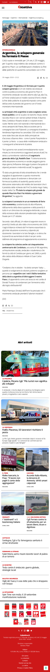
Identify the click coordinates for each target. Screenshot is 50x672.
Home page (5, 18)
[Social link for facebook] (39, 2)
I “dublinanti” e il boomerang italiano (11, 520)
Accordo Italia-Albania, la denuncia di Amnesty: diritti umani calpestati (37, 479)
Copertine (14, 18)
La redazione (13, 2)
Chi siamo (25, 656)
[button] (38, 78)
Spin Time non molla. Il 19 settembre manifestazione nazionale (19, 595)
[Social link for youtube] (45, 2)
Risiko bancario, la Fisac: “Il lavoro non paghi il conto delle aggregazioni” (11, 479)
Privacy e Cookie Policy (25, 668)
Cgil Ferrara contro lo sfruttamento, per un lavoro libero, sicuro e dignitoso (36, 523)
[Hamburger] (3, 7)
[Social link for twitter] (36, 2)
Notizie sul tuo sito (25, 663)
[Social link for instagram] (41, 2)
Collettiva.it (25, 635)
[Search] (31, 2)
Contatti (4, 2)
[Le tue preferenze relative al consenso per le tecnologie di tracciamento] (46, 668)
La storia (25, 665)
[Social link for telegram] (48, 2)
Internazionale (23, 18)
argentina (10, 311)
